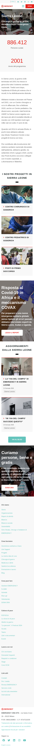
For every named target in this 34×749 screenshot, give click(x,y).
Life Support (5, 549)
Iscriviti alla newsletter (9, 691)
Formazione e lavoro (8, 569)
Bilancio (4, 520)
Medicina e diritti (7, 563)
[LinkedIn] (25, 2)
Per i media (5, 681)
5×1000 (4, 589)
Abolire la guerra (7, 622)
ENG (12, 1)
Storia (3, 510)
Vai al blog (17, 439)
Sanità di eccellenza (8, 566)
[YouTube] (32, 2)
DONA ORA (5, 602)
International (5, 695)
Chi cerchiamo (6, 652)
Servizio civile (6, 688)
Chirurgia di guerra (8, 559)
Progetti (4, 553)
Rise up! (4, 596)
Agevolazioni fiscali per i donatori (13, 730)
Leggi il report (12, 333)
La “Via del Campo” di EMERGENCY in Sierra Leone (16, 382)
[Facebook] (18, 2)
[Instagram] (28, 2)
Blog (3, 573)
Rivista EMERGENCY (9, 685)
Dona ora (9, 488)
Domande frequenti (8, 655)
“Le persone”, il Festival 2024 (11, 625)
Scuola (3, 629)
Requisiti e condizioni (8, 658)
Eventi (3, 639)
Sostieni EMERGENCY (9, 586)
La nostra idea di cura (9, 556)
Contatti (4, 678)
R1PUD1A (5, 615)
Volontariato (5, 599)
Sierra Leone (9, 391)
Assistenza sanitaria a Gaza (11, 546)
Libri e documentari (8, 635)
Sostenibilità (5, 526)
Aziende (4, 592)
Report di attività (7, 516)
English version (5, 745)
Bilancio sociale (6, 523)
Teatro (3, 632)
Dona (30, 6)
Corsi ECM (5, 665)
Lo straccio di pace (8, 619)
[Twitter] (21, 2)
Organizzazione (6, 513)
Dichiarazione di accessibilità (20, 726)
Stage (3, 662)
